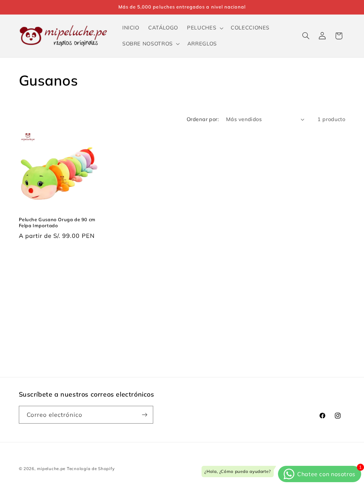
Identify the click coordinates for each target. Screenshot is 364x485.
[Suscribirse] (144, 414)
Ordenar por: (203, 119)
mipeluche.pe (51, 468)
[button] (204, 28)
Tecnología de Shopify (90, 468)
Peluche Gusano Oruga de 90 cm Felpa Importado (57, 222)
